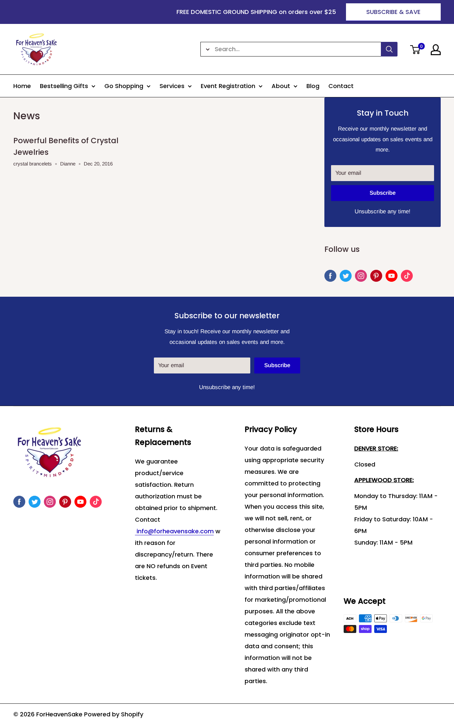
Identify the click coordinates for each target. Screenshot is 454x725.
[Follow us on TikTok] (407, 276)
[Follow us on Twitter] (346, 276)
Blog (312, 86)
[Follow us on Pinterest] (376, 276)
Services (172, 86)
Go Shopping (123, 86)
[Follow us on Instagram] (361, 276)
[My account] (436, 49)
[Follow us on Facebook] (330, 276)
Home (22, 86)
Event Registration (228, 86)
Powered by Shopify (113, 714)
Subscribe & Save (393, 12)
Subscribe (383, 193)
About (281, 86)
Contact (341, 86)
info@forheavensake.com (174, 531)
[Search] (389, 49)
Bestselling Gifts (64, 86)
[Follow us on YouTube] (391, 276)
